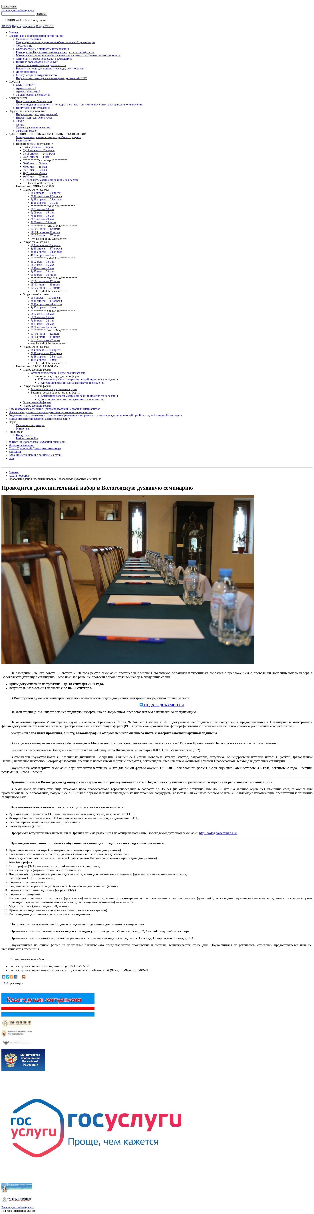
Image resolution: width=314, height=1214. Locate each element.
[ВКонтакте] (3, 977)
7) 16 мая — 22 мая (35, 169)
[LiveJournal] (19, 977)
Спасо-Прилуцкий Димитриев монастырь (35, 448)
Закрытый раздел (26, 130)
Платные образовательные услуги (37, 61)
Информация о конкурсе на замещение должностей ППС (51, 78)
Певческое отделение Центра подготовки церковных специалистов (51, 412)
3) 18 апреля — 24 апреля (39, 153)
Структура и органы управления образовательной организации (55, 42)
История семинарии (21, 445)
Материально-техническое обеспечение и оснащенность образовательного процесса (68, 55)
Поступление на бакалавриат (34, 101)
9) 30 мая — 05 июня (36, 176)
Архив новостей (26, 88)
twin (11, 458)
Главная (14, 32)
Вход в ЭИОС (45, 26)
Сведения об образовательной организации (36, 35)
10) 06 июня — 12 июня (45, 228)
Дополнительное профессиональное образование (39, 418)
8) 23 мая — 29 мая (35, 173)
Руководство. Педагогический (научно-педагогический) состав (55, 52)
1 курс (20, 120)
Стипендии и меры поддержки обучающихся (44, 58)
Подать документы (23, 26)
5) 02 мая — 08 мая (35, 163)
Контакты (15, 451)
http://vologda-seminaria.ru (218, 833)
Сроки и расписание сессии (33, 127)
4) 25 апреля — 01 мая (44, 202)
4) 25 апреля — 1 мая (36, 156)
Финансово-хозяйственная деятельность (41, 65)
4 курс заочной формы (37, 405)
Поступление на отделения (33, 107)
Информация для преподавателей (37, 114)
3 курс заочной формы (37, 402)
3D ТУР (6, 26)
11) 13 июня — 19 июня (45, 232)
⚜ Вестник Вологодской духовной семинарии (37, 441)
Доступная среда (26, 71)
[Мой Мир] (15, 977)
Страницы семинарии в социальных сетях (35, 454)
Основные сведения (28, 39)
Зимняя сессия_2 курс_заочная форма (54, 389)
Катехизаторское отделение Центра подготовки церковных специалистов (54, 408)
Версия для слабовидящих (17, 10)
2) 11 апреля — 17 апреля (39, 150)
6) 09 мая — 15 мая (35, 166)
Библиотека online (27, 438)
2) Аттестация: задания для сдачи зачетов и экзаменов (71, 382)
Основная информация (30, 425)
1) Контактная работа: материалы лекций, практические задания (78, 379)
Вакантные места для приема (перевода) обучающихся (50, 68)
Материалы (23, 428)
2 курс (20, 124)
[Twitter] (7, 977)
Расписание (23, 140)
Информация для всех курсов (34, 117)
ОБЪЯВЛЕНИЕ (25, 84)
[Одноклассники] (11, 977)
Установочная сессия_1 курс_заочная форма (58, 372)
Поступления (24, 435)
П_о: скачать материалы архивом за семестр (50, 179)
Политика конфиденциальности (18, 1210)
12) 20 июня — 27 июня (45, 235)
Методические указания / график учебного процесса (48, 137)
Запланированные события (33, 94)
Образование (24, 45)
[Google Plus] (23, 977)
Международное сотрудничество (36, 75)
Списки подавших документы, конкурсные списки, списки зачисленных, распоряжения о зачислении (79, 104)
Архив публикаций (28, 91)
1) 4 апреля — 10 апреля (38, 147)
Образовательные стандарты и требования (42, 48)
